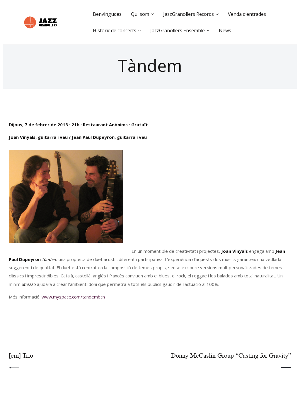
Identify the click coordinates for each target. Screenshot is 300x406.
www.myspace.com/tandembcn (73, 297)
